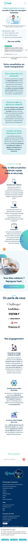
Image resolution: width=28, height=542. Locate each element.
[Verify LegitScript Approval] (18, 473)
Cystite (4, 490)
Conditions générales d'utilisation (11, 516)
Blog (4, 508)
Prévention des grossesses (9, 486)
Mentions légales (7, 519)
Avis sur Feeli (6, 521)
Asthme (4, 492)
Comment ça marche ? (8, 505)
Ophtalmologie (6, 493)
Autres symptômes (7, 499)
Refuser (23, 539)
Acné (4, 497)
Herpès (4, 495)
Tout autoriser (5, 539)
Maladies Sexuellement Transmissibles (13, 484)
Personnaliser (14, 539)
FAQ (4, 510)
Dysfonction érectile (8, 488)
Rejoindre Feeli (14, 286)
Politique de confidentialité (10, 518)
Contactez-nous (7, 506)
